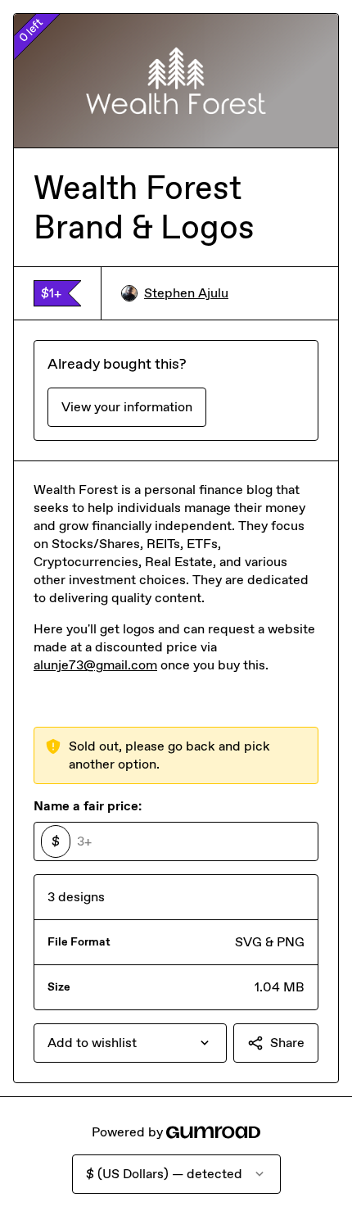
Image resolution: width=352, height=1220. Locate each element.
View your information (126, 407)
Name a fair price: (88, 806)
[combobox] (130, 1043)
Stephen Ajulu (186, 293)
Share (287, 1042)
